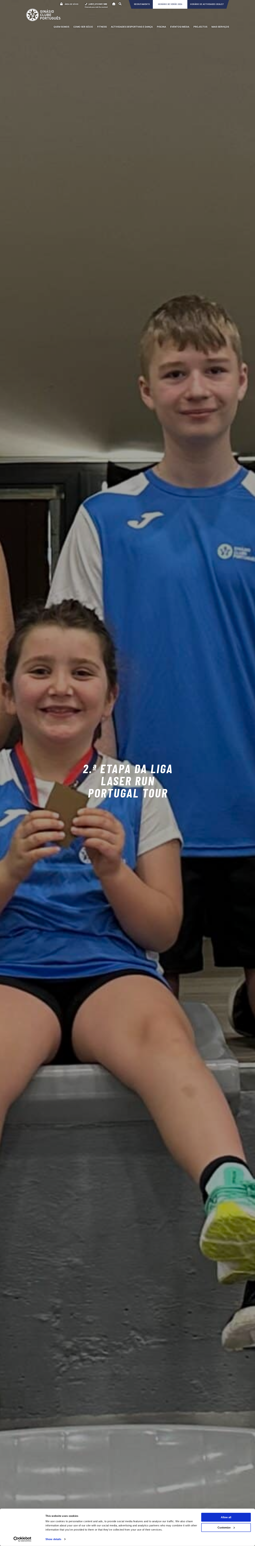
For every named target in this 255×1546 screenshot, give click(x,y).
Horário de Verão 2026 (170, 4)
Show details (53, 1539)
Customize (224, 1527)
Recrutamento (142, 4)
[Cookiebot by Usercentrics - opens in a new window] (22, 1539)
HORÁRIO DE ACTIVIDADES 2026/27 (207, 4)
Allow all (226, 1517)
